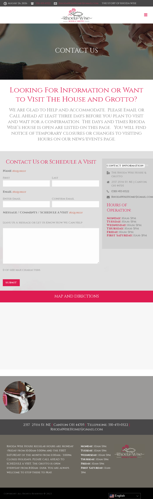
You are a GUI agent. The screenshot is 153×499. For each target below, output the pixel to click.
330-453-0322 (43, 3)
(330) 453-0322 (120, 191)
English (119, 495)
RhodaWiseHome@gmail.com (78, 3)
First (6, 178)
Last (55, 178)
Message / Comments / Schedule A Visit (42, 212)
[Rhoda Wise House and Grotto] (76, 15)
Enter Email (12, 199)
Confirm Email (63, 199)
